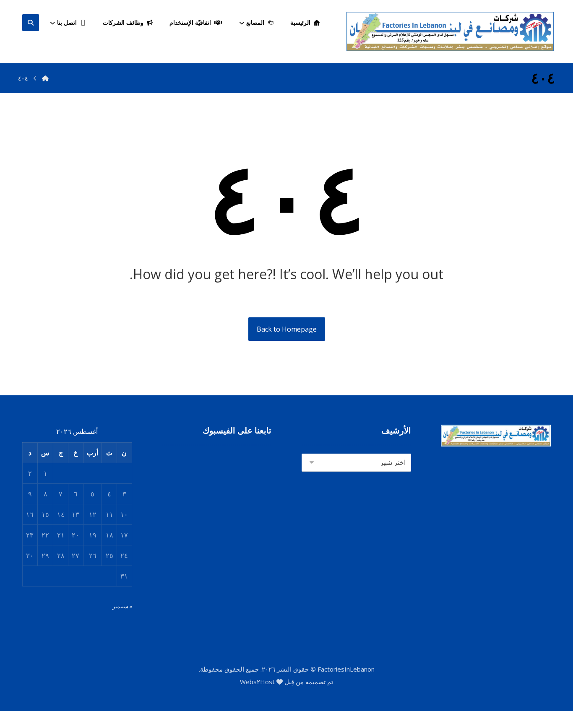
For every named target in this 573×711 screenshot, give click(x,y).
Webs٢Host (257, 681)
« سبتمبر (122, 606)
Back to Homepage (287, 329)
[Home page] (45, 78)
